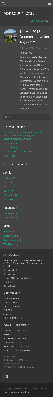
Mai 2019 (8, 191)
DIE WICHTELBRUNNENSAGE (17, 350)
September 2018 (11, 195)
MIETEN (7, 334)
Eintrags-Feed (10, 236)
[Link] (3, 3)
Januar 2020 (9, 186)
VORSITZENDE (10, 302)
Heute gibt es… (11, 147)
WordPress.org (10, 244)
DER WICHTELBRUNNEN (15, 330)
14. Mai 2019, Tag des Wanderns (19, 151)
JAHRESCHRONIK (11, 306)
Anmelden (8, 231)
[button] (50, 3)
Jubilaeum (8, 314)
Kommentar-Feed (12, 240)
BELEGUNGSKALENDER (14, 338)
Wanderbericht (10, 217)
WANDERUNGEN (11, 298)
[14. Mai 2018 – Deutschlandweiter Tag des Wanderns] (10, 36)
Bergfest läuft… (10, 286)
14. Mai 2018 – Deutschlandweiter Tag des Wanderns (34, 36)
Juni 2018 (8, 199)
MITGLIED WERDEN (12, 318)
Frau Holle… (9, 156)
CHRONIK (7, 310)
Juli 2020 (8, 182)
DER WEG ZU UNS (12, 342)
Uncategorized (10, 213)
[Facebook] (6, 376)
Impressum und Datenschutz (16, 392)
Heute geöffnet (10, 143)
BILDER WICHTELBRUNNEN (16, 346)
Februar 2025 (10, 178)
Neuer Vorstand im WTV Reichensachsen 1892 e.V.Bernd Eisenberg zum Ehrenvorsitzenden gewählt (24, 135)
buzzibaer (43, 48)
